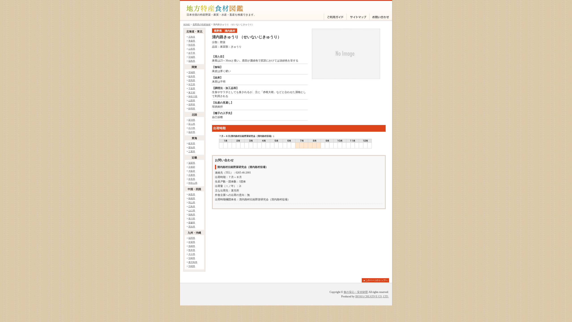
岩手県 (191, 53)
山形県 (191, 49)
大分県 (191, 254)
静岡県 (191, 108)
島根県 (191, 198)
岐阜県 (191, 143)
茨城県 (191, 72)
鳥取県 (191, 194)
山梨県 (191, 100)
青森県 (191, 41)
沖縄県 (191, 266)
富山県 (191, 124)
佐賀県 (191, 242)
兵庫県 (191, 175)
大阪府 (191, 171)
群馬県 (191, 80)
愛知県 (191, 147)
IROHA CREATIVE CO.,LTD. (372, 296)
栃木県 (191, 76)
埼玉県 (191, 84)
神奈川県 (192, 96)
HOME (186, 24)
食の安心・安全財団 (356, 292)
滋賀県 (191, 163)
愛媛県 (191, 222)
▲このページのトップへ (375, 280)
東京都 (191, 92)
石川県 (191, 128)
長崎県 (191, 246)
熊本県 (191, 250)
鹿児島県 (192, 262)
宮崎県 (191, 258)
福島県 (191, 61)
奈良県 (191, 179)
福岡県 (191, 238)
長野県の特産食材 (201, 24)
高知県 (191, 226)
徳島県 (191, 214)
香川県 (191, 218)
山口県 (191, 210)
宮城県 (191, 57)
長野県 (191, 104)
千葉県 (191, 88)
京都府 (191, 167)
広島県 (191, 206)
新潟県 (191, 120)
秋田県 (191, 45)
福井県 (191, 132)
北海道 (191, 37)
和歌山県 (192, 183)
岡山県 (191, 202)
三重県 (191, 151)
